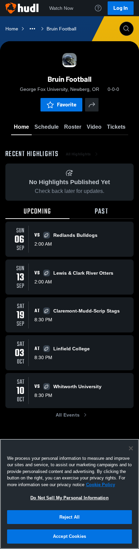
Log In (120, 8)
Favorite (67, 104)
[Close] (130, 448)
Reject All (69, 517)
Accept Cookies (69, 536)
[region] (69, 494)
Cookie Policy (100, 484)
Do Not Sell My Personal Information (69, 497)
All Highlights (78, 154)
